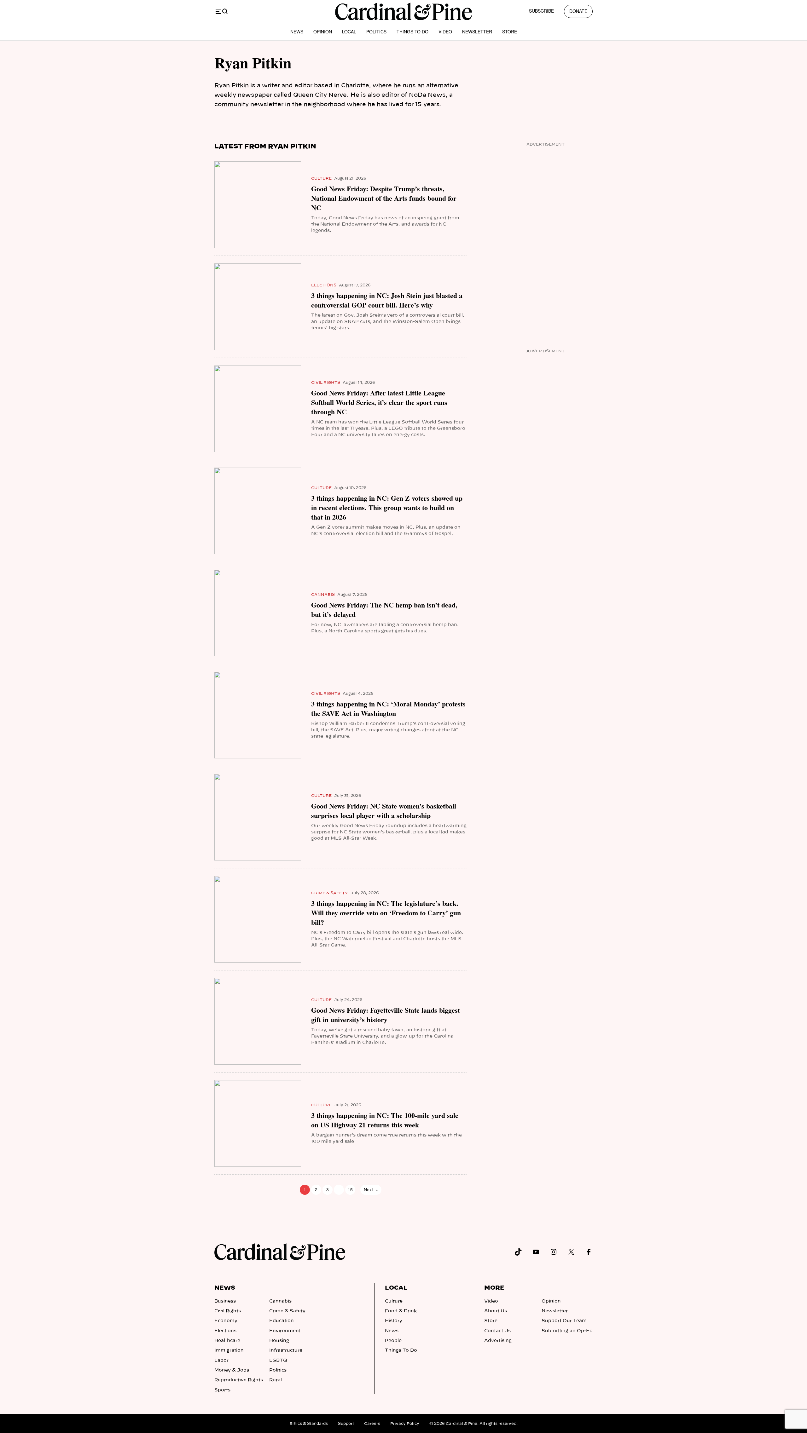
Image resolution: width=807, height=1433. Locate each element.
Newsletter (477, 31)
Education (281, 1321)
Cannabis (323, 594)
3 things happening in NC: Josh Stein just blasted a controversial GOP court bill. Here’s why (386, 300)
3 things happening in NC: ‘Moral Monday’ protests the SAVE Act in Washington (388, 708)
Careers (372, 1423)
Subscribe (541, 11)
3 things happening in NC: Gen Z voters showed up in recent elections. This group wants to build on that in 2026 (386, 507)
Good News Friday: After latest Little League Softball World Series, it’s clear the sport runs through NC (379, 402)
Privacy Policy (404, 1423)
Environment (285, 1331)
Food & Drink (401, 1311)
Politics (376, 31)
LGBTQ (278, 1360)
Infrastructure (285, 1350)
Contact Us (497, 1331)
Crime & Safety (329, 893)
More (494, 1288)
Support (346, 1423)
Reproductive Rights (238, 1380)
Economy (225, 1321)
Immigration (229, 1350)
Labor (221, 1360)
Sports (222, 1390)
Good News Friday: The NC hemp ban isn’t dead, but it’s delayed (384, 609)
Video (445, 31)
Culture (321, 178)
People (393, 1340)
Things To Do (412, 31)
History (393, 1321)
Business (225, 1301)
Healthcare (227, 1340)
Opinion (322, 31)
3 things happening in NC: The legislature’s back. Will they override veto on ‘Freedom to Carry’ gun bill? (386, 913)
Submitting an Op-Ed (567, 1331)
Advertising (498, 1340)
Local (349, 31)
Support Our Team (564, 1321)
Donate (578, 11)
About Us (495, 1311)
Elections (323, 285)
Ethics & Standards (308, 1423)
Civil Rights (325, 382)
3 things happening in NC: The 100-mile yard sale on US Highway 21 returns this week (384, 1120)
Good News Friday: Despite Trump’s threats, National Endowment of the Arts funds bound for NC (383, 198)
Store (509, 31)
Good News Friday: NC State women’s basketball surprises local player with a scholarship (383, 810)
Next (371, 1189)
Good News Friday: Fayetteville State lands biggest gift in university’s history (385, 1014)
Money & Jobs (231, 1370)
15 (350, 1189)
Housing (279, 1340)
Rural (275, 1380)
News (296, 31)
